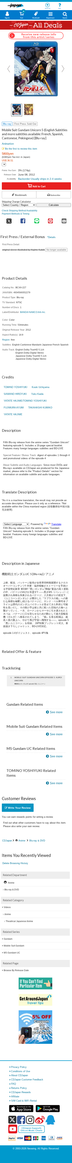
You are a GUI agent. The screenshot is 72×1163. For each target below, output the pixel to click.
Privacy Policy (19, 1067)
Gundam (8, 939)
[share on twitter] (9, 220)
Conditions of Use (20, 1071)
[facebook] (21, 1120)
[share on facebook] (23, 220)
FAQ (13, 1083)
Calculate (54, 205)
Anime (21, 840)
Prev (9, 69)
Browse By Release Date (16, 970)
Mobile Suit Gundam (14, 945)
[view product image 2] (28, 110)
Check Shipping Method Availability (19, 210)
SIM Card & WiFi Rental (24, 1100)
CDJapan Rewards (21, 1092)
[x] (12, 1120)
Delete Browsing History (15, 863)
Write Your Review (19, 807)
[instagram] (30, 1120)
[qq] (50, 1120)
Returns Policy (19, 1088)
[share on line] (36, 220)
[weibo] (40, 1120)
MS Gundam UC (12, 952)
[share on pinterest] (50, 220)
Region (6, 339)
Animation (8, 143)
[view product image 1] (16, 110)
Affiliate (15, 1096)
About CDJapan (19, 1075)
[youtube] (12, 1129)
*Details (51, 237)
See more (56, 712)
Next (63, 69)
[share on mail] (64, 220)
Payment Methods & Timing (15, 213)
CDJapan (7, 840)
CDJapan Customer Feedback (27, 1079)
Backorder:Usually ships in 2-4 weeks (40, 178)
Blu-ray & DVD (37, 840)
